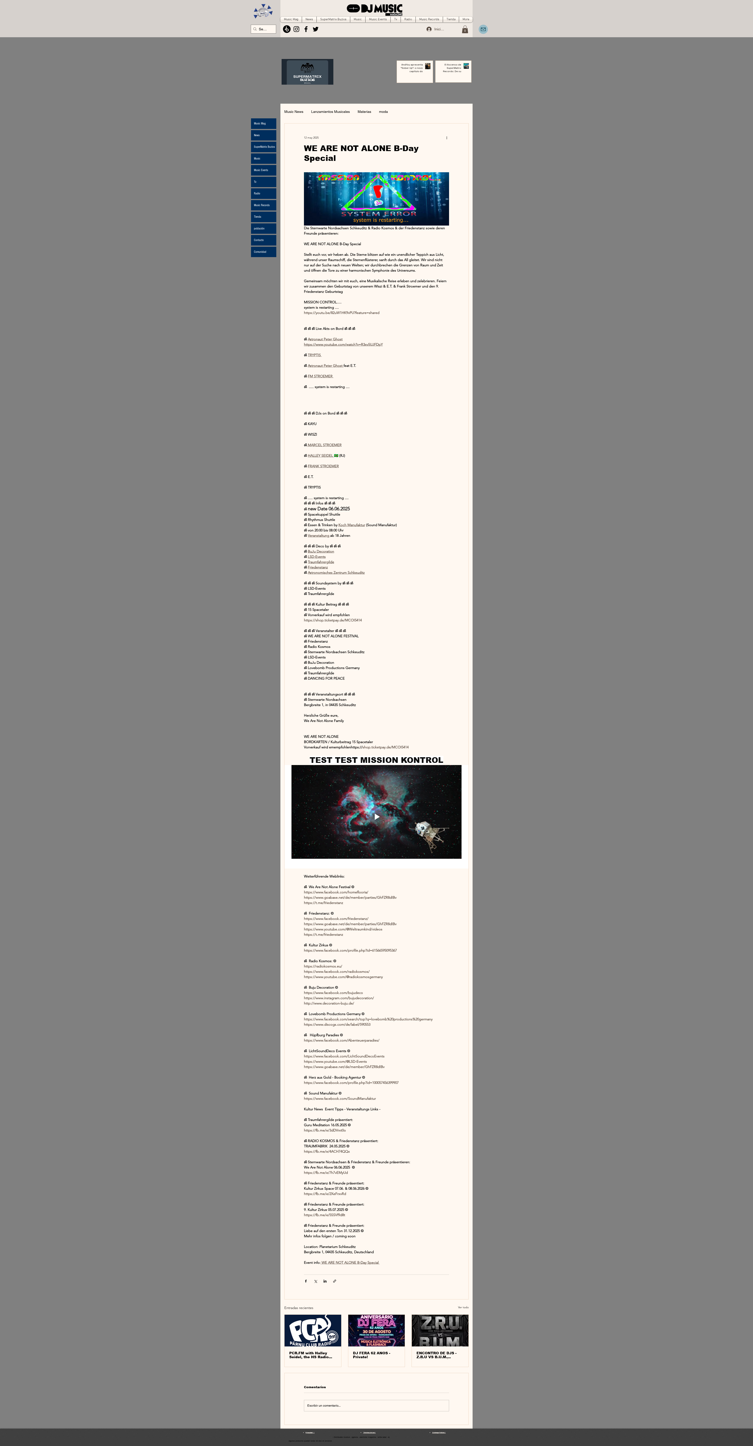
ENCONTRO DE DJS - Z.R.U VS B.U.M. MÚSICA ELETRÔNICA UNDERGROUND (438, 1355)
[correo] (483, 29)
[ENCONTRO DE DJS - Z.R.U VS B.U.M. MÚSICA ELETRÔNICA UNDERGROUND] (440, 1330)
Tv (255, 182)
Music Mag (260, 123)
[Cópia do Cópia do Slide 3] (302, 80)
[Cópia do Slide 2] (313, 80)
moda (383, 112)
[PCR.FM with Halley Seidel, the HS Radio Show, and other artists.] (313, 1330)
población (259, 228)
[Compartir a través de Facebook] (306, 1281)
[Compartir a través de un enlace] (334, 1281)
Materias (364, 112)
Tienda (257, 216)
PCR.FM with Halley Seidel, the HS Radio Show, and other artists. (312, 1355)
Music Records (262, 205)
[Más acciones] (446, 137)
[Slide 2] (309, 80)
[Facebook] (306, 29)
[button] (465, 29)
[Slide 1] (305, 80)
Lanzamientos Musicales (330, 112)
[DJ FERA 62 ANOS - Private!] (376, 1330)
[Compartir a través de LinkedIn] (325, 1281)
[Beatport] (287, 29)
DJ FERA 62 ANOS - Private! (371, 1355)
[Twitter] (315, 29)
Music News (293, 112)
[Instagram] (296, 29)
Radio (257, 193)
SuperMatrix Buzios (264, 147)
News (257, 135)
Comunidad (260, 252)
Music (257, 158)
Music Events (261, 170)
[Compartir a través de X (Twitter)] (315, 1281)
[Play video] (376, 817)
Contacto (259, 240)
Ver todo (463, 1307)
